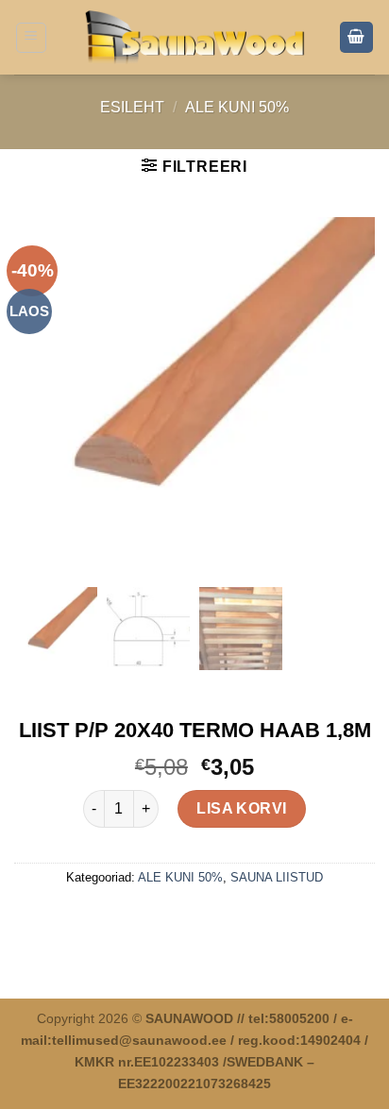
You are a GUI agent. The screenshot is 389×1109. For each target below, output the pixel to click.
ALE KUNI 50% (237, 107)
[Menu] (31, 38)
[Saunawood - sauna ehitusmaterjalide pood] (195, 36)
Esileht (132, 107)
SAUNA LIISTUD (276, 877)
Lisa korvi (241, 808)
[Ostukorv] (357, 37)
